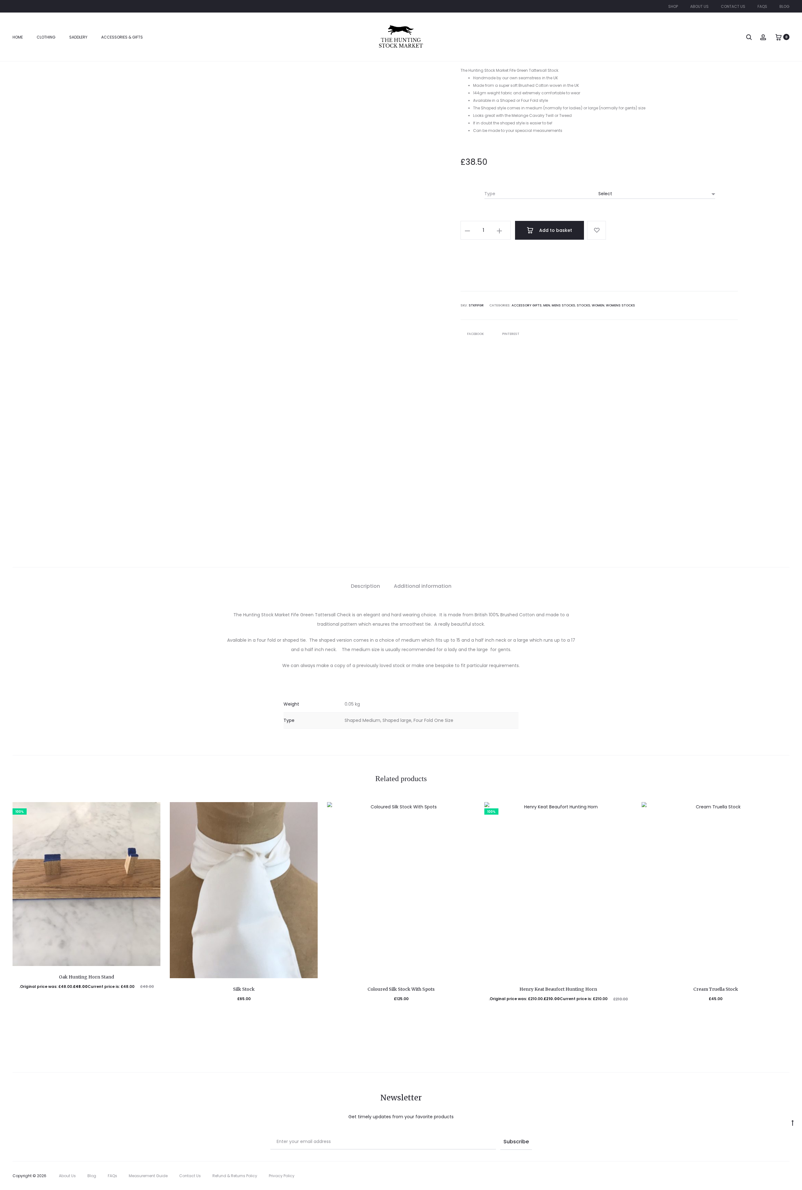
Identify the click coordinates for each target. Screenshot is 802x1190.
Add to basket (555, 230)
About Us (699, 6)
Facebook (476, 333)
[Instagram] (787, 1176)
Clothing (46, 37)
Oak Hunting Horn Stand (86, 977)
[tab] (365, 586)
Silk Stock (244, 989)
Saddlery (78, 37)
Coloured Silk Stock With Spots (401, 989)
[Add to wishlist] (596, 230)
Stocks (583, 305)
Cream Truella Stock (715, 989)
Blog (784, 6)
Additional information (422, 586)
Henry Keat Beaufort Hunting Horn (558, 989)
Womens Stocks (620, 305)
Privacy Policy (281, 1175)
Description (365, 586)
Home (18, 37)
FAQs (762, 6)
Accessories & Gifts (122, 37)
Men (546, 305)
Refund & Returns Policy (234, 1175)
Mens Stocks (563, 305)
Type (489, 193)
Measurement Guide (148, 1175)
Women (598, 305)
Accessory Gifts (527, 305)
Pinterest (510, 333)
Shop (673, 6)
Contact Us (733, 6)
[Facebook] (774, 1176)
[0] (778, 37)
